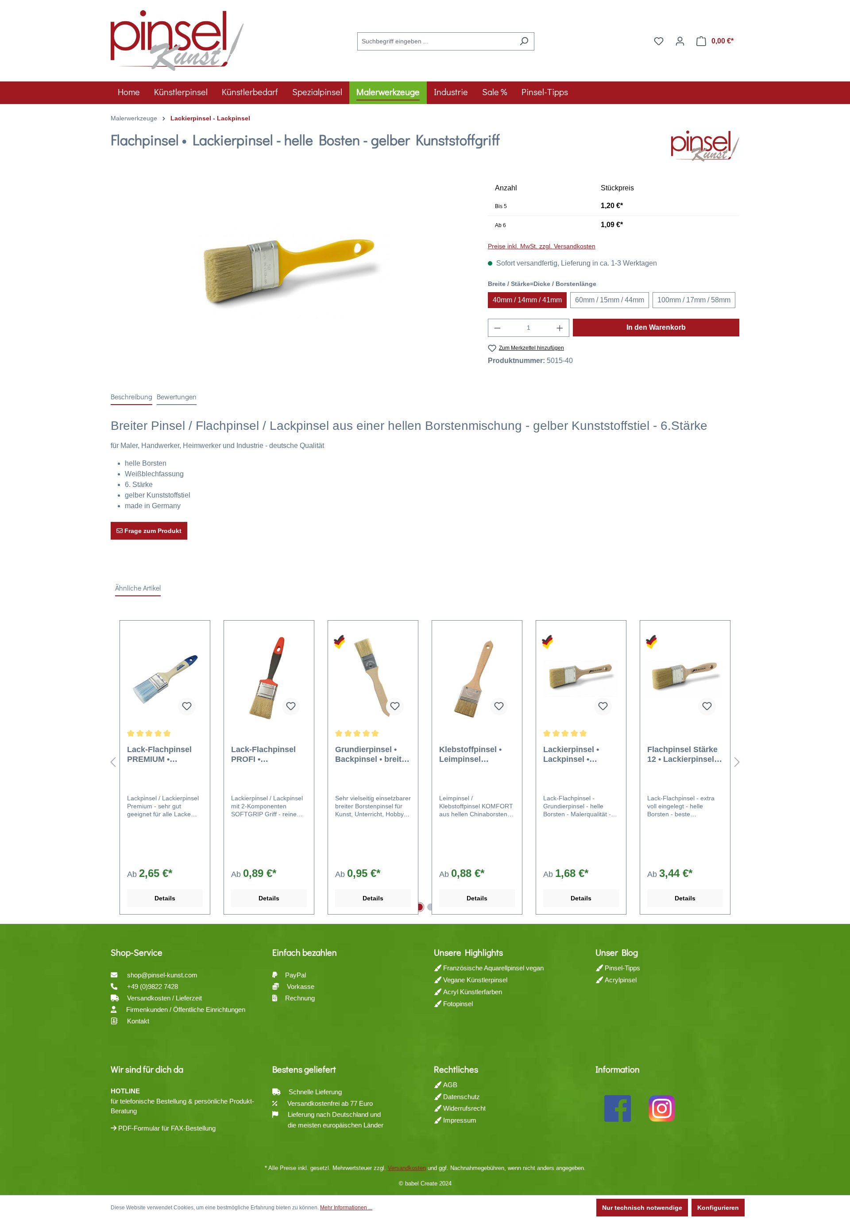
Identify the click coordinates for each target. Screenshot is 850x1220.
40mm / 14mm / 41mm (527, 300)
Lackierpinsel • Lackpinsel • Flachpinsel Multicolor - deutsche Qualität (576, 754)
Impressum (458, 1120)
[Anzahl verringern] (497, 328)
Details (165, 898)
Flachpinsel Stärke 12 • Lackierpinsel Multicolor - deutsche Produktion (682, 754)
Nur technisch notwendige (642, 1207)
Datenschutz (460, 1096)
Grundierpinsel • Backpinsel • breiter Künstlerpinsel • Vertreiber (372, 754)
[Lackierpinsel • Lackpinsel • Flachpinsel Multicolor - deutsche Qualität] (581, 678)
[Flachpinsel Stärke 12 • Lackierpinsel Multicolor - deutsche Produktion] (685, 678)
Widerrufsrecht (463, 1108)
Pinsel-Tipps (621, 968)
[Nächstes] (737, 762)
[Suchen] (524, 41)
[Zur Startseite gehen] (177, 39)
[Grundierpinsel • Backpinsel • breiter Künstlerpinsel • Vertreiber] (373, 678)
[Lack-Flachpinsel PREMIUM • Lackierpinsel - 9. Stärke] (165, 678)
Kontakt (138, 1021)
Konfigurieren (718, 1207)
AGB (449, 1085)
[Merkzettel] (658, 41)
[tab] (131, 397)
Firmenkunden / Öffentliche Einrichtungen (185, 1009)
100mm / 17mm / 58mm (693, 300)
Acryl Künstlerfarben (471, 992)
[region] (290, 274)
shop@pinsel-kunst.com (162, 975)
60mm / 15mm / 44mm (609, 300)
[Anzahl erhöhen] (560, 328)
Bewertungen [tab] (177, 396)
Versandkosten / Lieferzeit (165, 998)
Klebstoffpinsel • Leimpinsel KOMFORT (470, 754)
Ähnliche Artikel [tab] (138, 587)
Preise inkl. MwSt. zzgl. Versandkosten (541, 246)
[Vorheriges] (113, 762)
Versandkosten (407, 1168)
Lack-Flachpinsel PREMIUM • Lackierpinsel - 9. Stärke (159, 754)
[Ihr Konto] (680, 41)
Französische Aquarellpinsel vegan (492, 968)
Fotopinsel (457, 1004)
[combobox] (435, 41)
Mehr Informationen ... (346, 1208)
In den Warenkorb (656, 327)
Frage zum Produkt (152, 530)
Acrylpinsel (620, 980)
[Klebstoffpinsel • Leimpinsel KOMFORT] (477, 678)
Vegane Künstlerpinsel (474, 980)
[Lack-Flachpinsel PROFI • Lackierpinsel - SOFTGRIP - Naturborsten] (269, 678)
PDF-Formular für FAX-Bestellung (166, 1128)
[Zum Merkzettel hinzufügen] (187, 706)
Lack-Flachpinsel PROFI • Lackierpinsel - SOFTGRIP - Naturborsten (263, 754)
